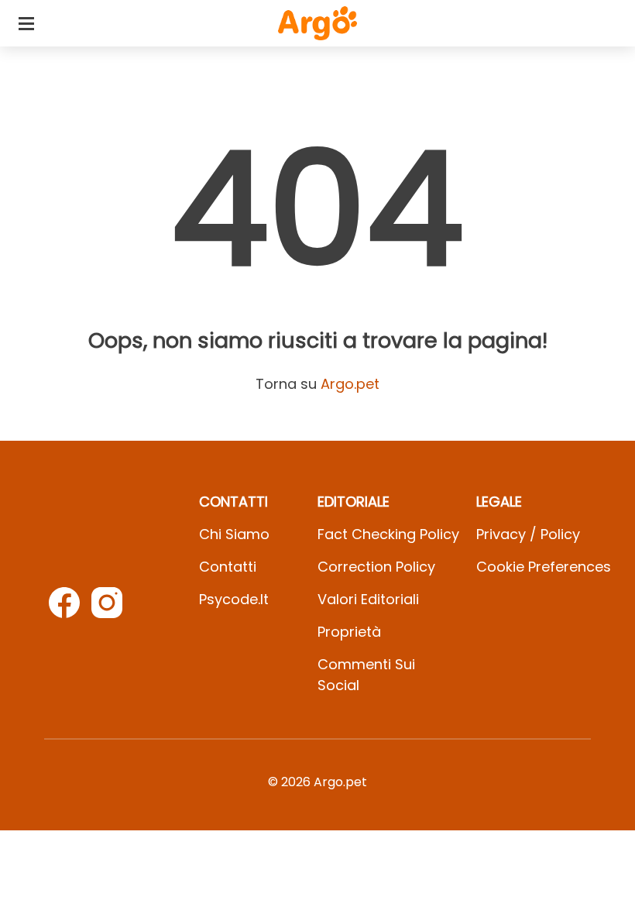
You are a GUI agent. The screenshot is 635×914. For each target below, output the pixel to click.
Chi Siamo (234, 534)
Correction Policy (376, 566)
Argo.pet (350, 383)
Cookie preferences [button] (543, 566)
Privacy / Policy (528, 534)
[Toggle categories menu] (26, 23)
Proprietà (349, 631)
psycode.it (234, 599)
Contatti (227, 566)
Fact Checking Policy (388, 534)
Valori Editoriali (368, 599)
